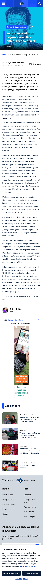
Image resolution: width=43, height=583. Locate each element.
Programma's (8, 500)
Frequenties (7, 495)
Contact (27, 495)
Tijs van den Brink (15, 320)
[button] (3, 3)
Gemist (5, 514)
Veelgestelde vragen (29, 501)
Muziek (5, 509)
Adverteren (29, 512)
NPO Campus (29, 517)
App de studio (30, 507)
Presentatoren (8, 504)
